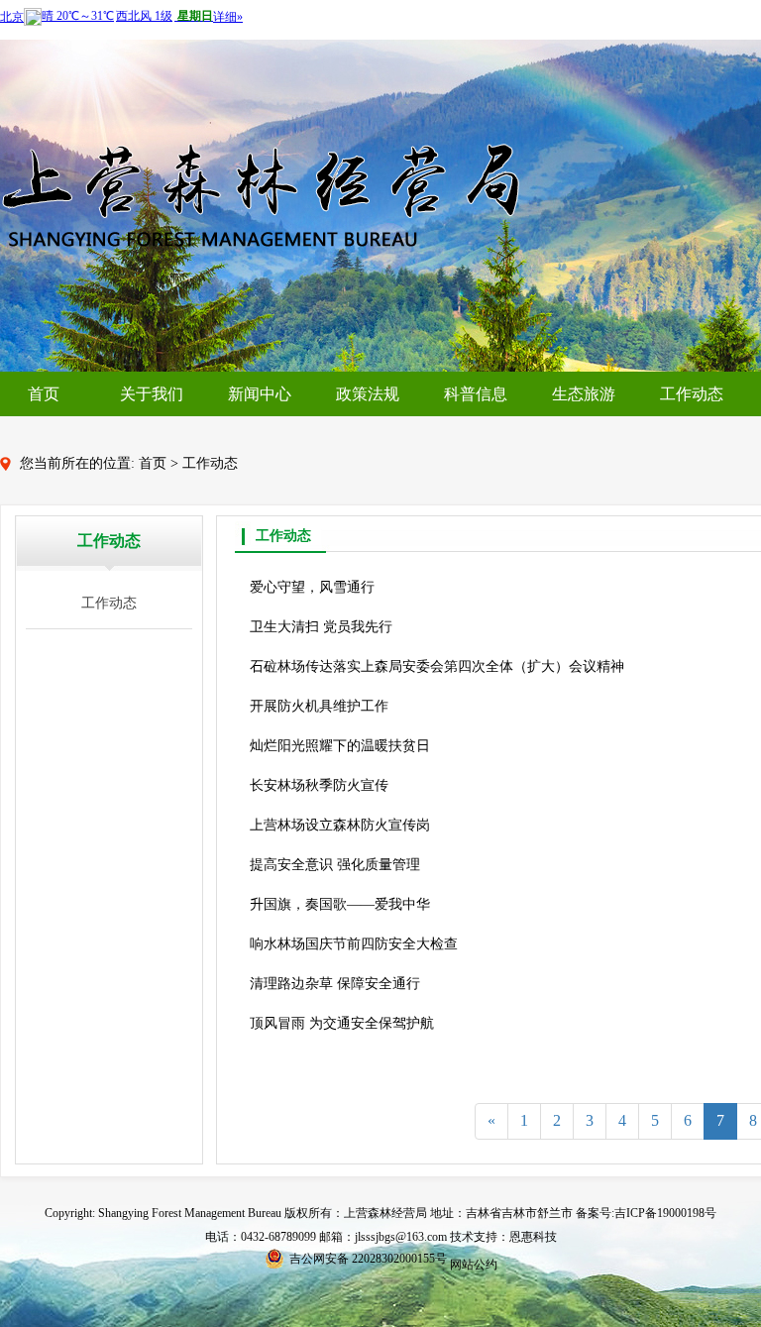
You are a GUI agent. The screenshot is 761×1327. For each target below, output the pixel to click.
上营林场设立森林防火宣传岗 (340, 825)
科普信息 (475, 394)
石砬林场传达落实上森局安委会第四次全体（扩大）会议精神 (437, 666)
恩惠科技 (533, 1237)
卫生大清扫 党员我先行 (321, 626)
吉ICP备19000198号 (665, 1213)
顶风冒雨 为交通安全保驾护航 (342, 1023)
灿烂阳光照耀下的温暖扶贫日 (340, 745)
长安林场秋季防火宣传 (319, 785)
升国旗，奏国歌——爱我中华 (340, 904)
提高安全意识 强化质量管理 (335, 864)
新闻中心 (259, 394)
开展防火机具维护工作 (319, 706)
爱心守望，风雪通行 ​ (314, 587)
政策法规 (367, 394)
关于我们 (151, 394)
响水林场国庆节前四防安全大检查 (354, 944)
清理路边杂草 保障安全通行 (335, 983)
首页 (43, 394)
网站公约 (473, 1265)
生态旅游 (583, 394)
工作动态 (691, 394)
